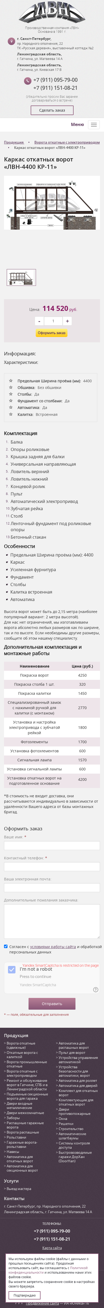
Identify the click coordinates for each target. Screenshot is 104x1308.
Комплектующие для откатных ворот (76, 1102)
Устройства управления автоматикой (78, 1059)
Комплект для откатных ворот (78, 1092)
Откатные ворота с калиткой (22, 1054)
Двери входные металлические (19, 1105)
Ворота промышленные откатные (27, 1064)
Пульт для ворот (72, 1052)
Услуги (11, 1181)
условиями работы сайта (53, 946)
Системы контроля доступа (74, 1145)
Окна (63, 1118)
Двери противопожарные (74, 1111)
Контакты (14, 1198)
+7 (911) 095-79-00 (55, 79)
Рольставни (16, 1137)
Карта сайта (52, 1247)
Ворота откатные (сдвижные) (21, 1045)
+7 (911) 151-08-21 (55, 87)
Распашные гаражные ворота (25, 1125)
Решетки (66, 1123)
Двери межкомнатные (25, 1112)
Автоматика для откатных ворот (20, 1158)
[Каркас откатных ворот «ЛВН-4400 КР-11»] (52, 202)
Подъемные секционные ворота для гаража (27, 1096)
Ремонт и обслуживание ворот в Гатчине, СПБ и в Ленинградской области (27, 1084)
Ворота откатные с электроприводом (22, 1073)
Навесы (13, 1151)
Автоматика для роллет (78, 1080)
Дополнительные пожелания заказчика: (41, 900)
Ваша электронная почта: (27, 879)
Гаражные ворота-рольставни (22, 1144)
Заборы (13, 1117)
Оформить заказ (51, 332)
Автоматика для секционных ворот (22, 1168)
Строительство (71, 1128)
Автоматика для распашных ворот (74, 1045)
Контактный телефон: (25, 857)
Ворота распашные (23, 1132)
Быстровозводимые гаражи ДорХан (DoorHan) (75, 1156)
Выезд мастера (19, 1188)
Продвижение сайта (42, 1303)
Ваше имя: (15, 836)
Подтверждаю (25, 1295)
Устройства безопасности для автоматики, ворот (74, 1071)
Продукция (16, 1035)
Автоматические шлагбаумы (72, 1135)
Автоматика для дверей (78, 1085)
